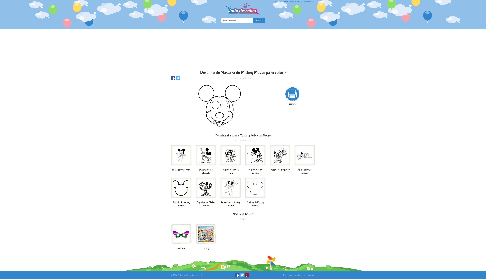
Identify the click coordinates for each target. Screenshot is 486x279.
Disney (206, 248)
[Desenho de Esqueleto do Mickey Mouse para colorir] (206, 188)
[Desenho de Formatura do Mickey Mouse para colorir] (230, 188)
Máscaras (181, 248)
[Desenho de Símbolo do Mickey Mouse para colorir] (181, 188)
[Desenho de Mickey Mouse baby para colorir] (181, 156)
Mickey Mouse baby (181, 170)
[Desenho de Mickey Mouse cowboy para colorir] (304, 156)
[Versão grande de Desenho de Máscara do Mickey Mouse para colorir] (218, 107)
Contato (311, 275)
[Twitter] (242, 276)
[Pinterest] (247, 276)
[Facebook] (237, 276)
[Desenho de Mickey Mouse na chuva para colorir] (230, 156)
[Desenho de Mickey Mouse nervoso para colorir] (255, 156)
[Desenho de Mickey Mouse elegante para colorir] (206, 156)
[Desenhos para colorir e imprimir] (243, 9)
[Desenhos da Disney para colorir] (206, 235)
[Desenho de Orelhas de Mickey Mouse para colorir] (255, 188)
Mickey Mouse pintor (280, 170)
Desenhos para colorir (292, 275)
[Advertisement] (243, 50)
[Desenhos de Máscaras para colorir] (181, 235)
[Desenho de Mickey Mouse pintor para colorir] (280, 156)
